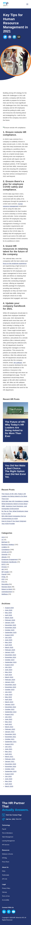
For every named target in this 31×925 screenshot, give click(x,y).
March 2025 (9, 647)
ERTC (4, 564)
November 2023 (10, 687)
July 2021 (8, 746)
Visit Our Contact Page (14, 815)
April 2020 (8, 784)
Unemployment (7, 592)
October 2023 (9, 689)
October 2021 (9, 739)
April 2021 (8, 754)
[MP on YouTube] (13, 912)
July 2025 (8, 637)
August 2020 (9, 774)
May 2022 (8, 722)
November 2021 (10, 737)
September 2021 (10, 741)
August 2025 (9, 635)
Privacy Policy (6, 888)
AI (2, 539)
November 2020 (10, 766)
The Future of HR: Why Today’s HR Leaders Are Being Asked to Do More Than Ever (14, 496)
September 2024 (10, 662)
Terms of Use (6, 896)
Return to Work (7, 589)
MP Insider (5, 572)
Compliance (6, 549)
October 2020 (9, 769)
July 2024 (8, 667)
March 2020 (9, 786)
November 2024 (10, 657)
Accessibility (5, 900)
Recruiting (5, 584)
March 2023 (9, 702)
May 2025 (8, 642)
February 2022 (10, 729)
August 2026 (9, 608)
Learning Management (8, 840)
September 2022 (10, 712)
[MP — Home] (6, 4)
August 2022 (9, 714)
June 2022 (8, 719)
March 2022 (9, 727)
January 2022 (9, 732)
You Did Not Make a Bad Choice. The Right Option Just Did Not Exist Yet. (15, 471)
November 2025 (10, 627)
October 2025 (9, 630)
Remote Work (6, 587)
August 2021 (9, 744)
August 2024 (9, 665)
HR (3, 569)
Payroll (4, 574)
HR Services (5, 844)
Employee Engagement (10, 559)
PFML (4, 577)
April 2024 (8, 675)
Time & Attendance (7, 833)
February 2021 (10, 759)
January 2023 (9, 704)
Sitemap (4, 892)
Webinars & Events (7, 854)
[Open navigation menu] (27, 4)
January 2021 (9, 761)
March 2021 (9, 756)
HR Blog (4, 858)
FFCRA (4, 567)
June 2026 (8, 610)
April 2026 (8, 615)
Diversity (4, 554)
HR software (18, 362)
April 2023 (8, 699)
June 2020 (8, 779)
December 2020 (10, 764)
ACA (3, 537)
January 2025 (9, 652)
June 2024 (8, 670)
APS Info (4, 879)
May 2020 (8, 781)
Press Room (5, 861)
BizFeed (4, 542)
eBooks (4, 557)
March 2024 (9, 677)
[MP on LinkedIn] (4, 912)
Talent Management (7, 837)
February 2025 (10, 650)
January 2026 (9, 622)
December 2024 (10, 655)
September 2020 (10, 771)
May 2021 (8, 751)
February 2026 (10, 620)
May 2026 (8, 613)
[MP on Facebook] (9, 912)
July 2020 (8, 776)
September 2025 (10, 632)
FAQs (3, 871)
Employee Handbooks (9, 562)
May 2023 (8, 697)
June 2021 (8, 749)
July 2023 (8, 692)
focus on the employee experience (15, 263)
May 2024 (8, 672)
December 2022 (10, 707)
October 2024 (9, 660)
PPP (3, 579)
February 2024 (10, 679)
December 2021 (10, 734)
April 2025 (8, 645)
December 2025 (10, 625)
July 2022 (8, 717)
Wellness (5, 594)
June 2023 (8, 694)
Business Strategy (8, 544)
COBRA (4, 547)
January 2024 (9, 682)
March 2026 (9, 618)
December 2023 (10, 685)
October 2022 (9, 709)
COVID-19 (5, 552)
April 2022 (8, 724)
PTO (3, 582)
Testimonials (5, 875)
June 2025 (8, 640)
